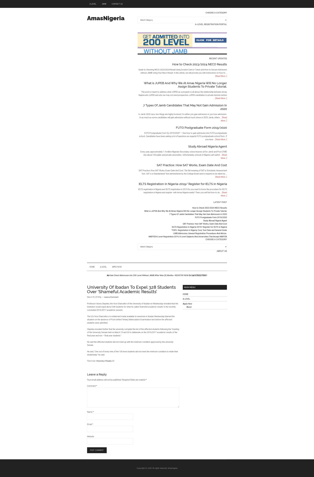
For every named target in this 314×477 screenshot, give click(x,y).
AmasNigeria (105, 18)
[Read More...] (221, 76)
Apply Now (187, 304)
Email (90, 424)
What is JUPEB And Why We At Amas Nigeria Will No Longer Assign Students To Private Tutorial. (185, 84)
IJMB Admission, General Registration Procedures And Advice (200, 233)
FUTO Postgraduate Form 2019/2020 (201, 127)
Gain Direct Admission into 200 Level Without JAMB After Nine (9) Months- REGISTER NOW (149, 275)
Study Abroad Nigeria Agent (207, 146)
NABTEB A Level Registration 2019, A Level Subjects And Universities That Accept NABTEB (188, 236)
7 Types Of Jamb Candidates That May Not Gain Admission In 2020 (185, 107)
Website (90, 436)
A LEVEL (186, 299)
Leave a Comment (111, 297)
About (188, 307)
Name (90, 412)
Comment (92, 386)
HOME (185, 294)
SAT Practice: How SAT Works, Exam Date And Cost (192, 165)
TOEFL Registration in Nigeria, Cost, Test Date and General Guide (199, 230)
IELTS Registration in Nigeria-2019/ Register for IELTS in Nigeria (183, 184)
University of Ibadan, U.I (105, 361)
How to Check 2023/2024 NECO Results (199, 64)
